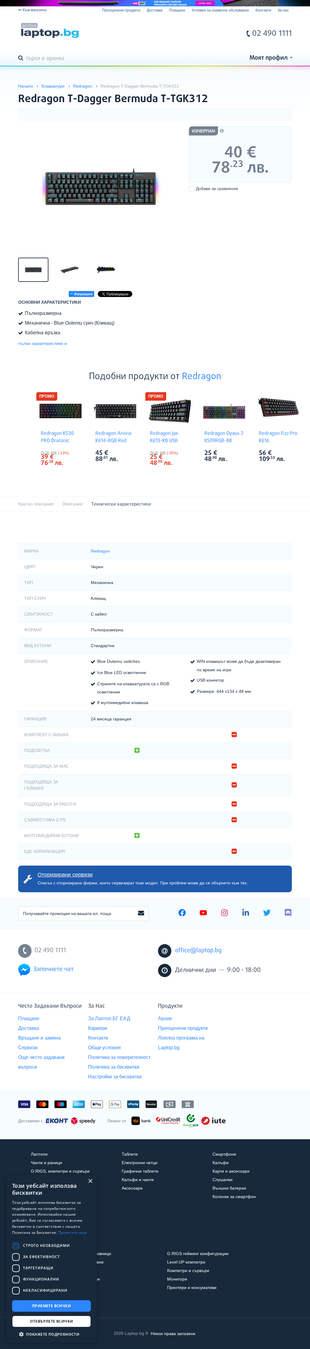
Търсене (21, 58)
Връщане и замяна (39, 1037)
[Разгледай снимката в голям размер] (100, 188)
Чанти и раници (46, 1162)
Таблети (130, 1154)
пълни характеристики (40, 343)
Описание (72, 504)
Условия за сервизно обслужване (220, 10)
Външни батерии (229, 1188)
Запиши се (141, 913)
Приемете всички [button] (51, 1305)
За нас (283, 10)
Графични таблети (140, 1171)
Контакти (263, 10)
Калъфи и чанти (138, 1179)
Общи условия (104, 1047)
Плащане (177, 10)
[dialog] (51, 1259)
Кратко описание (36, 504)
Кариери (97, 1028)
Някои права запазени (173, 1333)
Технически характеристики (121, 504)
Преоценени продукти (121, 10)
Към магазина (35, 10)
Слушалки (222, 1179)
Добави (217, 188)
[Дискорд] (288, 913)
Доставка (155, 10)
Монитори (177, 1279)
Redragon (201, 377)
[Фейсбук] (182, 913)
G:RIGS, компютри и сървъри (60, 1171)
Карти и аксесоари (231, 1171)
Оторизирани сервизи (65, 875)
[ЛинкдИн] (245, 913)
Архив (165, 1018)
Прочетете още (72, 1232)
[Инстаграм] (224, 913)
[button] (51, 1334)
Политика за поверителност (119, 1057)
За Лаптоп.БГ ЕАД (109, 1018)
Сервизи (28, 1047)
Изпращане (83, 294)
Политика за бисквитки (113, 1067)
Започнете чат (53, 969)
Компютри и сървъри (188, 1270)
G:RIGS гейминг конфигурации (198, 1253)
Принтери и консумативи (191, 1287)
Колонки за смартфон (234, 1196)
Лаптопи (39, 1154)
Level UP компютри (186, 1262)
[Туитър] (267, 913)
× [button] (90, 1181)
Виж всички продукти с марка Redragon (73, 453)
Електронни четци (139, 1162)
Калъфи (221, 1162)
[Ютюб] (203, 913)
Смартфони (224, 1154)
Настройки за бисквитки (115, 1076)
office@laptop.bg (198, 950)
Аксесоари (132, 1188)
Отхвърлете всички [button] (51, 1321)
